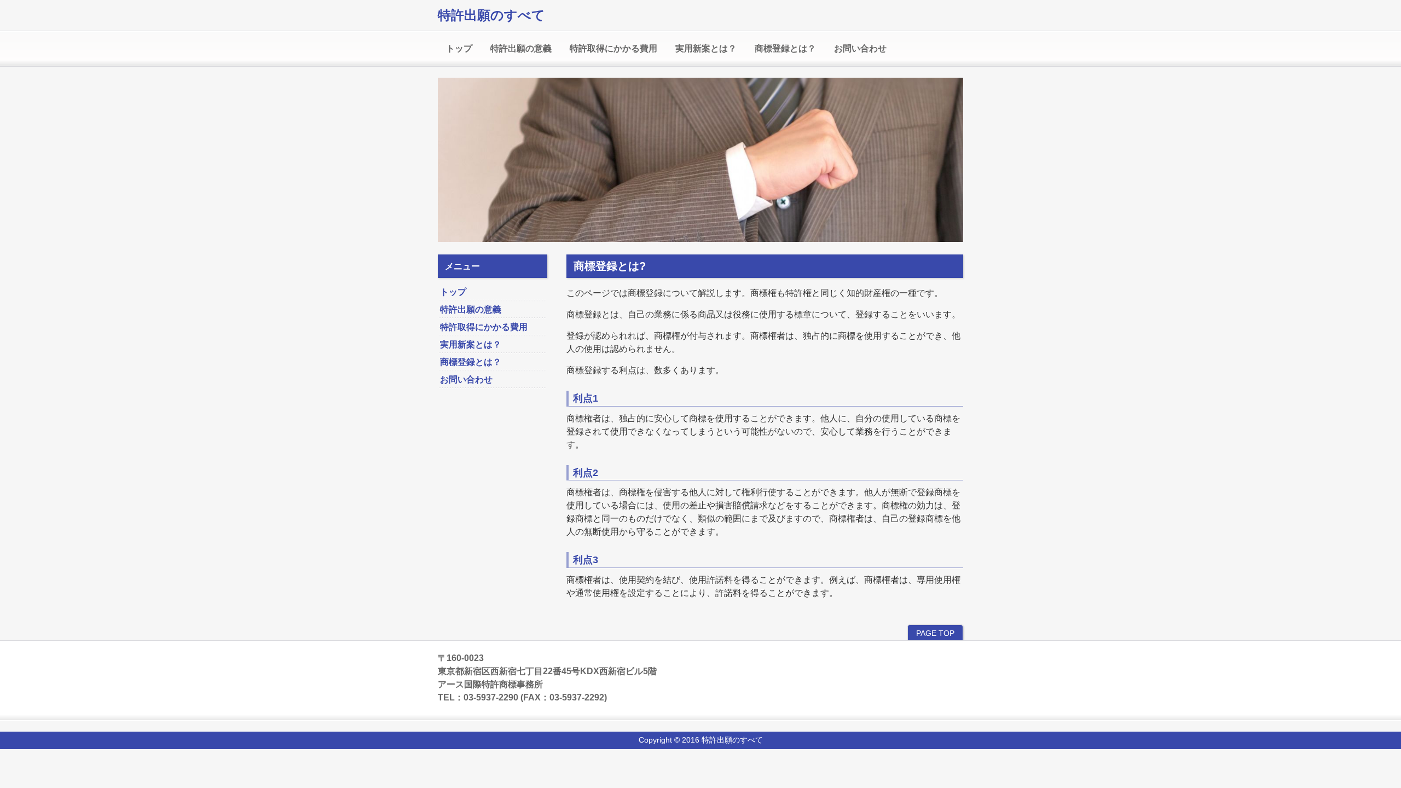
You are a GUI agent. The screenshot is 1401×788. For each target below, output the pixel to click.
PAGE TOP (935, 633)
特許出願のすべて (491, 15)
